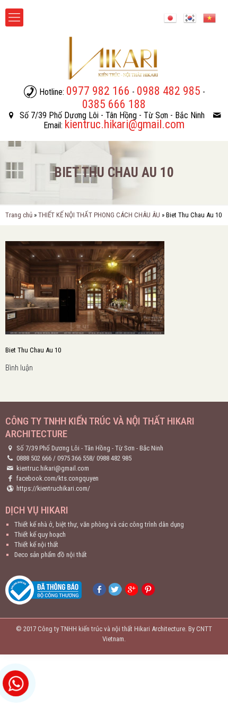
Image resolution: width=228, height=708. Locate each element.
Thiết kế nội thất (36, 544)
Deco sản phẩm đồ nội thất (50, 555)
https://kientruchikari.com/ (53, 488)
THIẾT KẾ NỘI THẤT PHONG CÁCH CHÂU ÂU (99, 215)
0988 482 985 (114, 458)
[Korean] (189, 17)
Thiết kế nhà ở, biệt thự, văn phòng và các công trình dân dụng (99, 524)
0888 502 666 (33, 458)
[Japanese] (170, 17)
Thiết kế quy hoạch (40, 534)
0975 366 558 (74, 458)
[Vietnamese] (209, 17)
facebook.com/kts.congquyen (57, 478)
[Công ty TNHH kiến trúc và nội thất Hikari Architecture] (114, 57)
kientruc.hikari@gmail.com (52, 468)
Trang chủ (18, 215)
